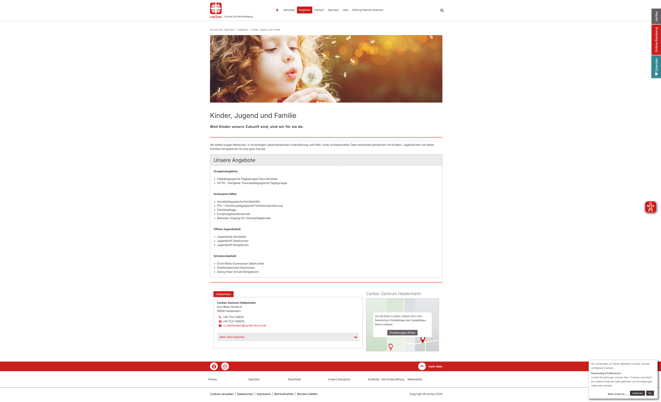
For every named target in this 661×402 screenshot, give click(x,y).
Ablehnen (637, 393)
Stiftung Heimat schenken (368, 10)
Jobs (345, 10)
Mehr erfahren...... (618, 394)
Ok (650, 393)
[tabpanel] (326, 69)
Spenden (333, 10)
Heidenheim (223, 294)
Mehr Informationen (232, 337)
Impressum (264, 394)
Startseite (278, 10)
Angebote (305, 10)
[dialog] (623, 379)
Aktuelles (289, 10)
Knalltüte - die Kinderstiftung (386, 379)
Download (294, 379)
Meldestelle (415, 379)
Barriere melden (307, 394)
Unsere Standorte (339, 379)
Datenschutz (245, 394)
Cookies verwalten (222, 394)
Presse (212, 379)
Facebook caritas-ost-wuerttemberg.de (214, 366)
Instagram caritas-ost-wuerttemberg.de (225, 366)
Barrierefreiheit (283, 394)
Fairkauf (319, 10)
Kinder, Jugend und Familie (265, 29)
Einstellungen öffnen (402, 332)
